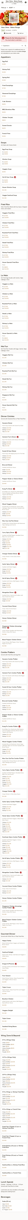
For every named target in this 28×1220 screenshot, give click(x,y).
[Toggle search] (25, 45)
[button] (14, 62)
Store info (8, 33)
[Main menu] (2, 2)
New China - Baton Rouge (14, 1)
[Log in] (25, 2)
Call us (21, 33)
